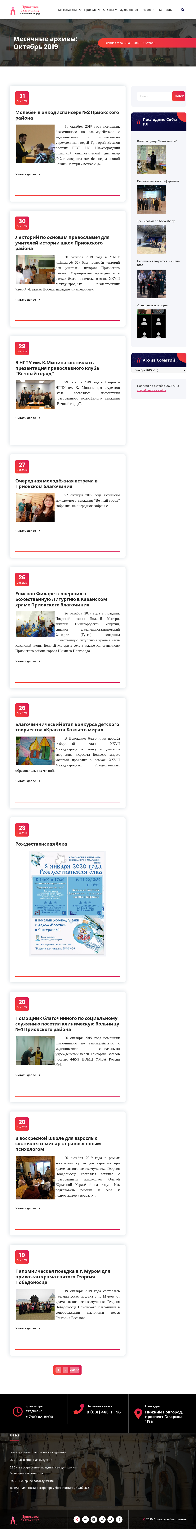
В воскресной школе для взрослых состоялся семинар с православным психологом (58, 1143)
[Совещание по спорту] (151, 323)
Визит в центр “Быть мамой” (157, 141)
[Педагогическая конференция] (151, 199)
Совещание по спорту (152, 305)
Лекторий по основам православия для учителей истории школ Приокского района (62, 243)
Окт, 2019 (22, 98)
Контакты (165, 10)
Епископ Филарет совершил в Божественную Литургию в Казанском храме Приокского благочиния (61, 599)
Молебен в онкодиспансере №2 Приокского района (67, 115)
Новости (148, 10)
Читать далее (26, 174)
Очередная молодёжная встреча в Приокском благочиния (56, 484)
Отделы (108, 10)
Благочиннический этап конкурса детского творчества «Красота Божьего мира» (67, 727)
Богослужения (68, 10)
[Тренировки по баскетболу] (151, 239)
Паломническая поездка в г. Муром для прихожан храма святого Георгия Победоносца (62, 1276)
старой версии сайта (151, 390)
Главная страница (117, 43)
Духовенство (129, 10)
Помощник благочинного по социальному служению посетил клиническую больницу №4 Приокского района (67, 1024)
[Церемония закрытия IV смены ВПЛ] (151, 284)
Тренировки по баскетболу (156, 221)
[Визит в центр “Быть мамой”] (151, 159)
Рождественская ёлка (41, 844)
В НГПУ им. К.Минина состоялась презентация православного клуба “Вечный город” (57, 368)
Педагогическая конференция (158, 181)
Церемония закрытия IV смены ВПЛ (158, 263)
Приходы (90, 10)
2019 (137, 43)
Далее (74, 1370)
